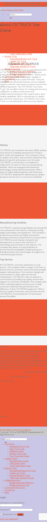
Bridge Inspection (12, 480)
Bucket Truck (11, 56)
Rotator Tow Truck (19, 41)
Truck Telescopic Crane (21, 54)
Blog (7, 492)
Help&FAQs (10, 425)
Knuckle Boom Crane (20, 49)
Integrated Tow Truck (20, 33)
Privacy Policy (6, 430)
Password (5, 509)
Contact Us (10, 423)
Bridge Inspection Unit (19, 485)
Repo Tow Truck (17, 36)
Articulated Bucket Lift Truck (23, 59)
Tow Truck (9, 385)
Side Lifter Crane (18, 51)
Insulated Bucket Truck (20, 400)
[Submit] (6, 442)
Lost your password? (9, 519)
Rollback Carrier (17, 38)
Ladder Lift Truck (18, 61)
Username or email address (13, 502)
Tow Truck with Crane (20, 44)
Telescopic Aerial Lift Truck (22, 66)
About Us (9, 420)
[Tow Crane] (11, 10)
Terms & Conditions (22, 430)
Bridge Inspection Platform (22, 482)
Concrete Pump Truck (15, 412)
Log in (20, 514)
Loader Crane (11, 46)
